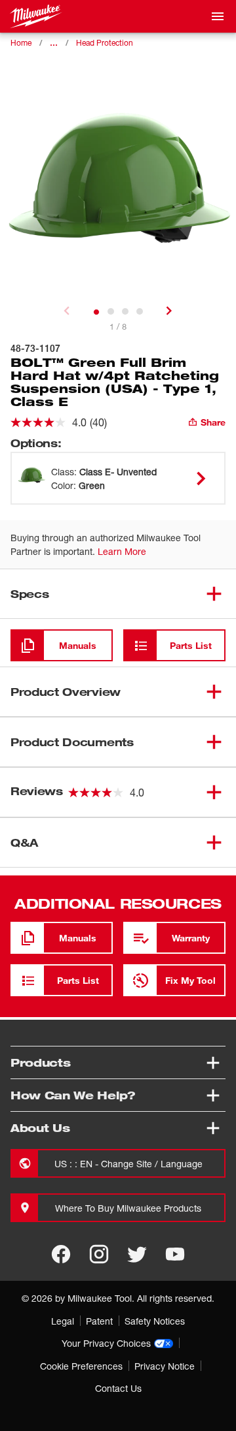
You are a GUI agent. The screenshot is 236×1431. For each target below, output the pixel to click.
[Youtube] (175, 1254)
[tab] (96, 312)
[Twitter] (137, 1254)
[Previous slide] (67, 311)
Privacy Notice (164, 1366)
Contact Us (118, 1388)
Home (20, 43)
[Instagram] (99, 1254)
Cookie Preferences (81, 1366)
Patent (99, 1321)
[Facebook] (61, 1254)
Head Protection (104, 43)
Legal (62, 1321)
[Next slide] (169, 311)
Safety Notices (155, 1321)
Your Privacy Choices (106, 1343)
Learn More (122, 551)
